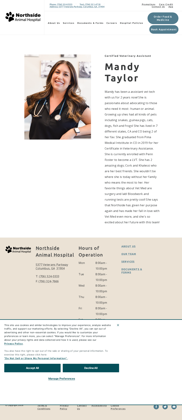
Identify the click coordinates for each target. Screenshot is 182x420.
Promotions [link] (149, 4)
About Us (54, 23)
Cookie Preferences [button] (118, 407)
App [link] (170, 6)
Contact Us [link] (158, 6)
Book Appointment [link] (164, 29)
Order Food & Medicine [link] (163, 18)
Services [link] (68, 23)
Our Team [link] (128, 254)
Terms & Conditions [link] (44, 407)
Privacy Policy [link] (64, 407)
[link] (23, 16)
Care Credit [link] (166, 4)
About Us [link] (128, 246)
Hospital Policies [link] (131, 23)
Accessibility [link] (99, 405)
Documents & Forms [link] (90, 23)
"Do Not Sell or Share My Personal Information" (35, 358)
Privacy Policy (13, 343)
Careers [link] (111, 23)
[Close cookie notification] (118, 325)
